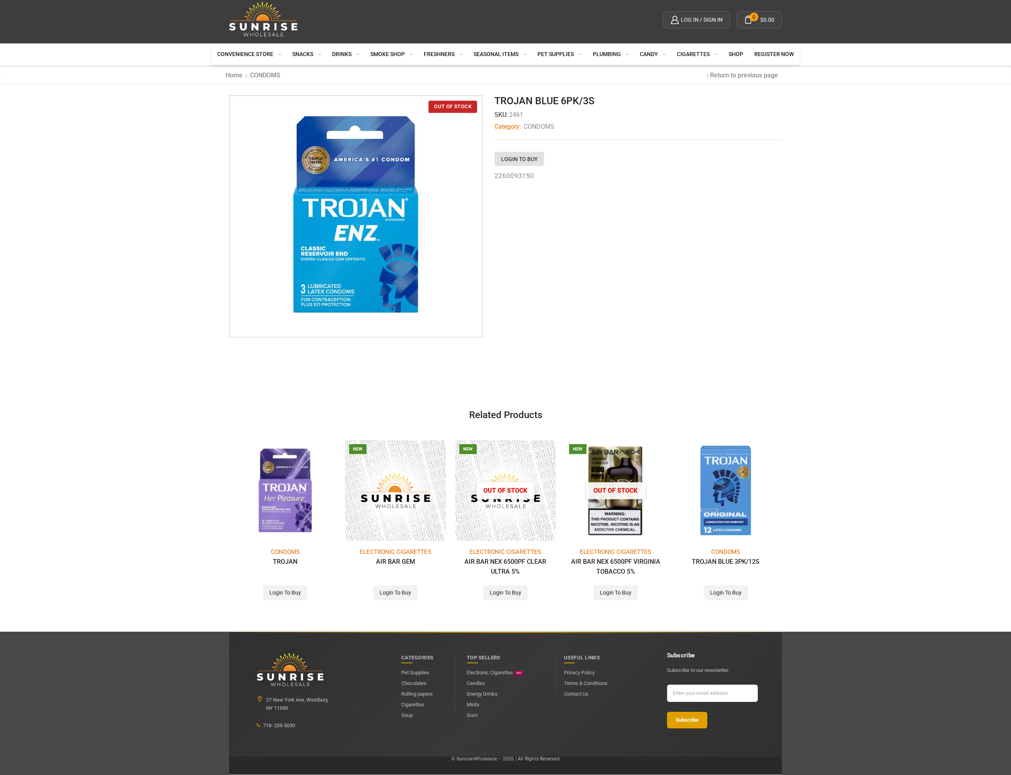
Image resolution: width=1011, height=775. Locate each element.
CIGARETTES (693, 54)
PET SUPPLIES (555, 54)
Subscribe (687, 720)
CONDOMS (265, 75)
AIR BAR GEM (395, 561)
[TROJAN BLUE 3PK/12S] (725, 490)
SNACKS (302, 54)
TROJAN (285, 561)
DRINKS (341, 54)
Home (234, 75)
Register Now (774, 54)
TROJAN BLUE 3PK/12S (725, 561)
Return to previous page (744, 75)
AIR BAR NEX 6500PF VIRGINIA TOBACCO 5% (615, 566)
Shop (736, 54)
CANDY (649, 54)
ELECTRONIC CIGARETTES (395, 551)
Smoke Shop (387, 54)
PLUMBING (607, 54)
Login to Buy (519, 159)
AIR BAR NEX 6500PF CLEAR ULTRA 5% (505, 566)
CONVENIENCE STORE (245, 54)
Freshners (439, 54)
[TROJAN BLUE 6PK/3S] (356, 214)
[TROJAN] (285, 490)
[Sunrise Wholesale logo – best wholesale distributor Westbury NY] (263, 20)
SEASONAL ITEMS (496, 54)
